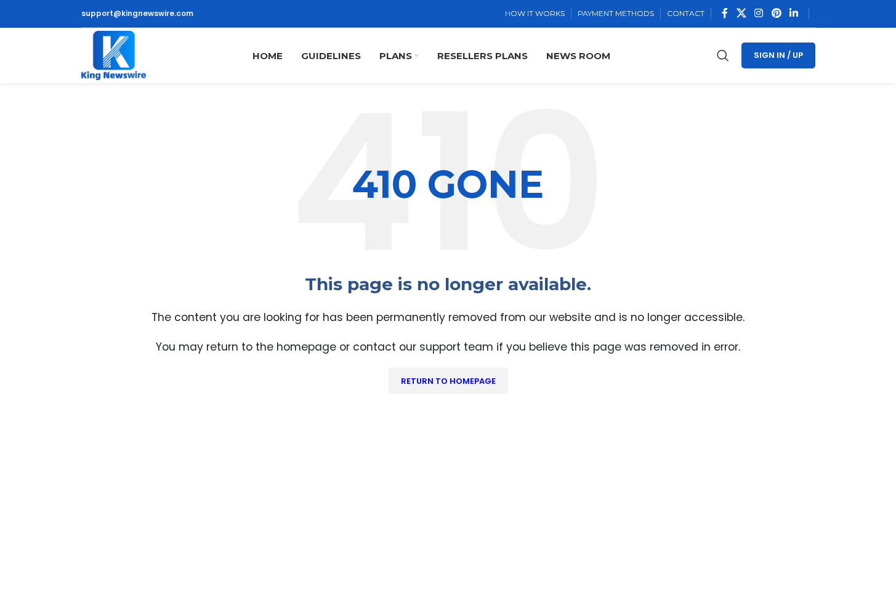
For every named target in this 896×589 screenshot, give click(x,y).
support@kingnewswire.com (137, 13)
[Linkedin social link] (793, 13)
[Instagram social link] (759, 13)
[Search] (723, 55)
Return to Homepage (448, 381)
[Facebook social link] (724, 13)
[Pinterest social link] (776, 13)
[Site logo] (113, 54)
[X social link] (741, 13)
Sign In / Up (778, 55)
